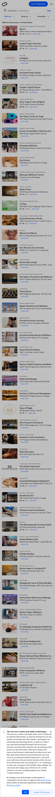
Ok (25, 792)
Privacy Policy (15, 785)
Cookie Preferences (41, 792)
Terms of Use (46, 780)
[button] (51, 732)
